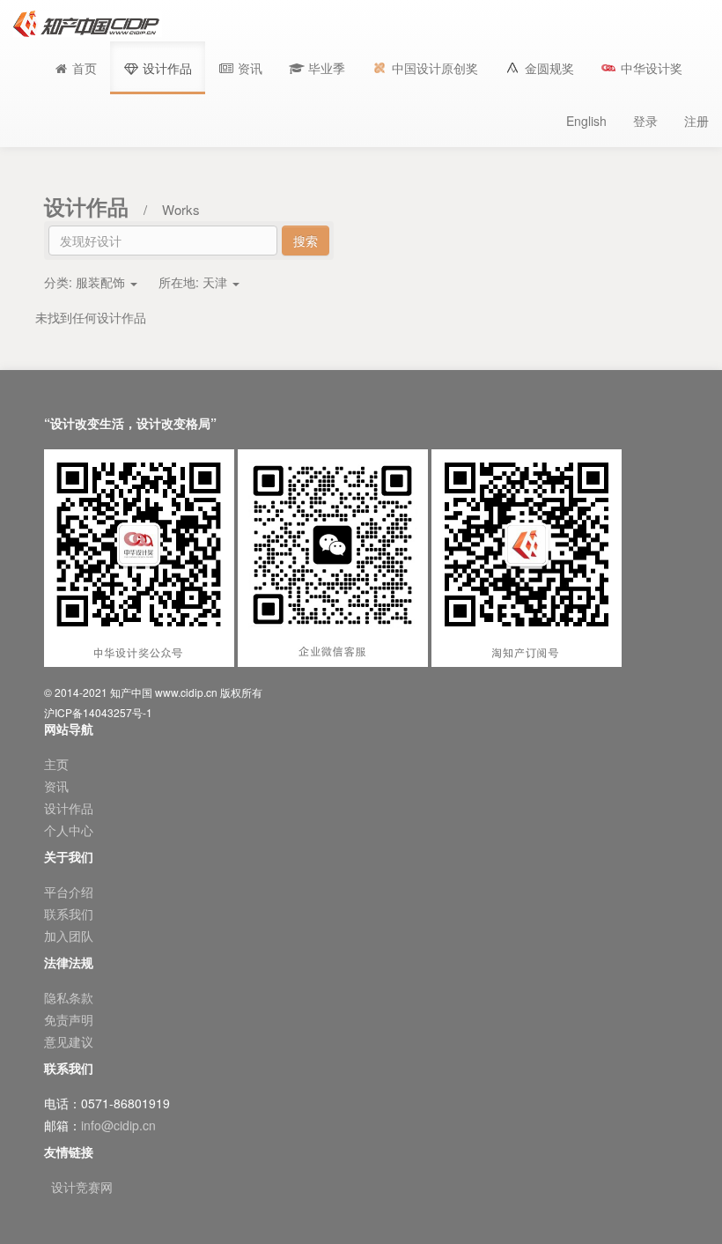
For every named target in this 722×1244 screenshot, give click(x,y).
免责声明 (68, 1019)
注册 (696, 121)
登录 (645, 121)
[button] (317, 67)
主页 (56, 764)
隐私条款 (68, 997)
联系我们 (68, 913)
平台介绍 (68, 891)
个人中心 (68, 830)
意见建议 (68, 1041)
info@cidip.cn (118, 1125)
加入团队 (68, 935)
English (586, 121)
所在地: (192, 282)
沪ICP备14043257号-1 (98, 712)
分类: (84, 282)
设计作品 (68, 808)
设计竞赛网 (82, 1187)
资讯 (56, 786)
